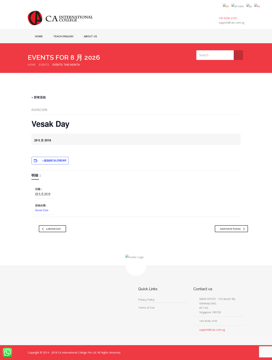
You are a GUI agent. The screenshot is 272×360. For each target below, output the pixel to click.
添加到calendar (55, 160)
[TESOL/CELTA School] (60, 18)
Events (44, 64)
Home (39, 36)
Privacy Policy (146, 299)
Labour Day (53, 228)
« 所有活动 (38, 97)
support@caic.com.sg (231, 22)
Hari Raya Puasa (230, 228)
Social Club (41, 210)
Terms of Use (146, 307)
